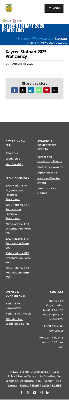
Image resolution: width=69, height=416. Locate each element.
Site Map (24, 385)
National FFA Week (18, 313)
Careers (12, 385)
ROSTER (56, 385)
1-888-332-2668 (53, 326)
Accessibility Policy (30, 380)
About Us (12, 153)
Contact (48, 380)
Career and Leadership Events (49, 159)
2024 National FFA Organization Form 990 (18, 258)
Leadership (13, 158)
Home (23, 38)
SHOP (45, 385)
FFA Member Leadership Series (17, 322)
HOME (35, 385)
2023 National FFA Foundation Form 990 (17, 243)
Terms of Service (27, 376)
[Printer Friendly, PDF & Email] (11, 21)
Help (58, 380)
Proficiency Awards (50, 167)
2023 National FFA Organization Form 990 (18, 228)
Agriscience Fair (48, 172)
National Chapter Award (48, 180)
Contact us (56, 330)
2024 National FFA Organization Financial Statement (17, 192)
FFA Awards (41, 38)
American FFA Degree (46, 191)
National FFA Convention (14, 306)
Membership (14, 164)
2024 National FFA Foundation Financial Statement (17, 211)
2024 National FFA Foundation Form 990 (17, 272)
